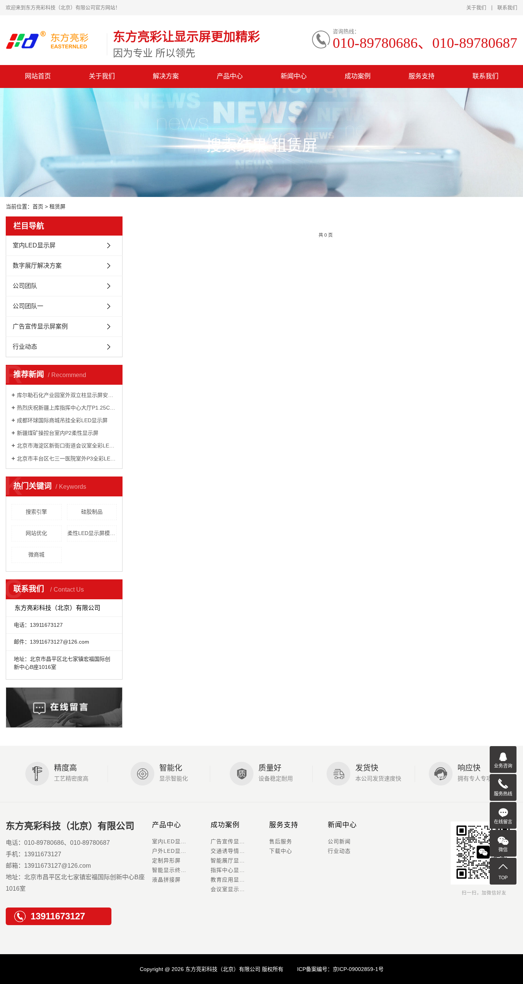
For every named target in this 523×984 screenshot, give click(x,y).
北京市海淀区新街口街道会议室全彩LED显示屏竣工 (67, 445)
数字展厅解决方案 (37, 265)
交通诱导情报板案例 (236, 851)
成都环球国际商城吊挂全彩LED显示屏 (62, 420)
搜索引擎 (36, 512)
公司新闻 (339, 841)
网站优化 (36, 533)
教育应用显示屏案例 (236, 880)
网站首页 (38, 76)
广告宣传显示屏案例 (40, 326)
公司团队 (25, 286)
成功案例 (358, 76)
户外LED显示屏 (172, 851)
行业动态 (25, 346)
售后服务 (280, 841)
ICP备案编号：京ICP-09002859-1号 (340, 969)
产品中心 (230, 76)
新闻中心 (294, 76)
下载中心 (280, 851)
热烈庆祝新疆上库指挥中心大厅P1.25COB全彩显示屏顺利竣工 (67, 408)
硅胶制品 (92, 512)
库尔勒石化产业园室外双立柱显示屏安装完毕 (67, 395)
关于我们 (476, 7)
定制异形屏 (166, 860)
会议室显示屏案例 (234, 889)
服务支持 (422, 76)
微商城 (36, 554)
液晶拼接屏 (166, 880)
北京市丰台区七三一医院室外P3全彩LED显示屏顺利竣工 (67, 458)
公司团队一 (28, 306)
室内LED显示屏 (34, 245)
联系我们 (507, 7)
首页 (38, 206)
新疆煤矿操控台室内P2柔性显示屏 (57, 433)
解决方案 (166, 76)
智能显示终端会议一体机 (181, 870)
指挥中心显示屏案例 (236, 870)
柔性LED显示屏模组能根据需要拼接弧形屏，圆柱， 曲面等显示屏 (92, 533)
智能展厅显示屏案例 (236, 860)
